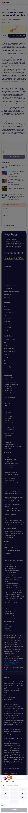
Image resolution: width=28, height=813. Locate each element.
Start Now (14, 809)
